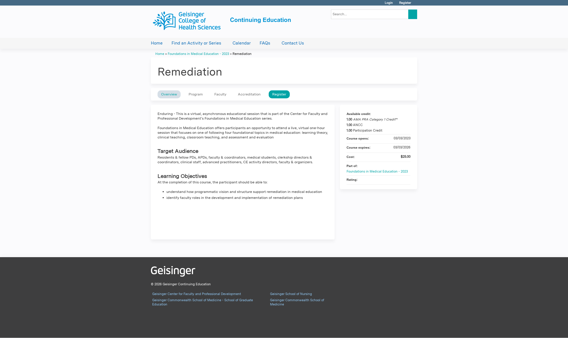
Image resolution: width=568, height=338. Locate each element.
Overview (169, 94)
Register (405, 2)
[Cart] (415, 4)
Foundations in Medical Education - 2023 (198, 54)
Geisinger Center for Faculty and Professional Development (196, 294)
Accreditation (249, 94)
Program (196, 94)
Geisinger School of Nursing (291, 294)
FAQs (265, 43)
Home (157, 43)
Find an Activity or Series (196, 43)
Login (389, 2)
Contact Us (293, 43)
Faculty (220, 94)
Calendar (242, 43)
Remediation (242, 54)
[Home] (223, 22)
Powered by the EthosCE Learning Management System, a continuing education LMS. (401, 330)
